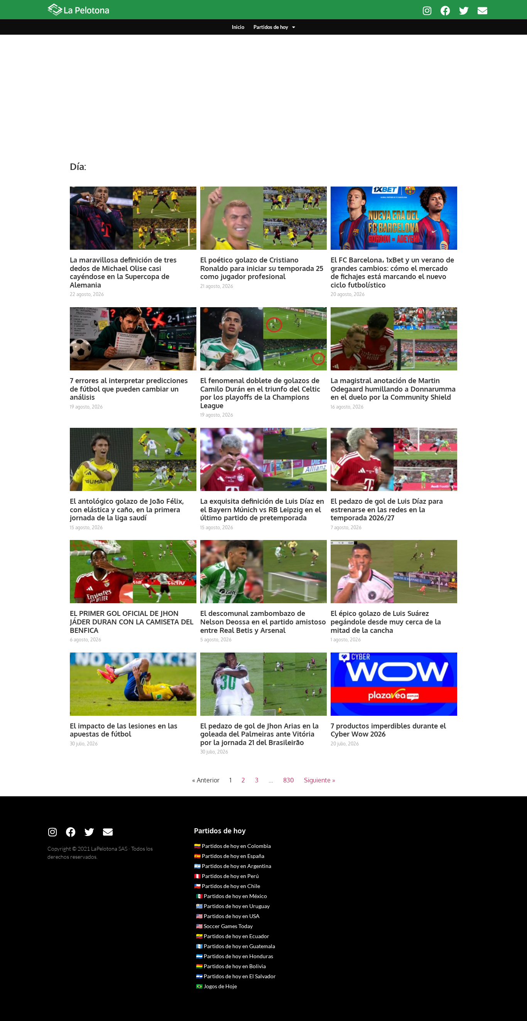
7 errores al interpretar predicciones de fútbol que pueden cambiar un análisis (129, 388)
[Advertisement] (263, 92)
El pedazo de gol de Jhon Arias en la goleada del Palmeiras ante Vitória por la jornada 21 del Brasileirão (259, 734)
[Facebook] (445, 10)
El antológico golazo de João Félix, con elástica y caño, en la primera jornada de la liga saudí (127, 509)
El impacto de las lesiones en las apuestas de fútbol (123, 730)
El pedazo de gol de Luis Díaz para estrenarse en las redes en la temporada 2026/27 (387, 509)
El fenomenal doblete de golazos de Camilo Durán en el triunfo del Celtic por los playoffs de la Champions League (260, 393)
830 (288, 780)
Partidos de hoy (270, 27)
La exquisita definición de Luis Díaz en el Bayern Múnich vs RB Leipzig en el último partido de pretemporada (262, 509)
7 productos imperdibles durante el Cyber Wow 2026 (388, 730)
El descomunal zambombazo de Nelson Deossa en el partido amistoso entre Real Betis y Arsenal (263, 621)
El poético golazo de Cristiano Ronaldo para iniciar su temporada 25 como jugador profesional (261, 268)
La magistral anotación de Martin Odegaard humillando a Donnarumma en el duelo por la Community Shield (393, 388)
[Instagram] (427, 10)
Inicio (238, 27)
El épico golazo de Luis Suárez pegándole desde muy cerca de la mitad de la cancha (386, 621)
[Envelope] (482, 10)
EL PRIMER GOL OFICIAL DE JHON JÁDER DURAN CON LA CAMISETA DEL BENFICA (131, 621)
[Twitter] (464, 10)
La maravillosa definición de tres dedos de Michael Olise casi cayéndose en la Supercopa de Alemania (123, 272)
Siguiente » (319, 780)
